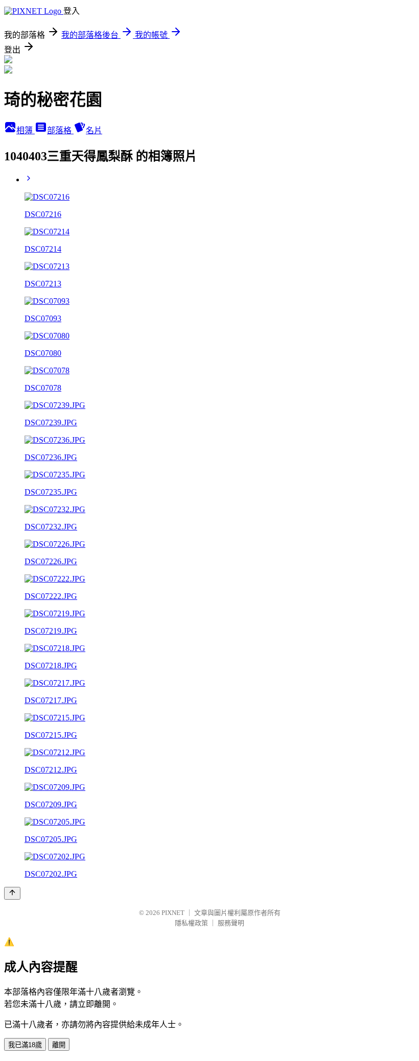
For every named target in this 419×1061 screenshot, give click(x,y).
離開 (58, 1045)
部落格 (60, 130)
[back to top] (12, 893)
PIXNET (172, 913)
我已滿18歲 (25, 1045)
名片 (94, 130)
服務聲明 (231, 923)
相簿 (25, 130)
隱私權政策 (191, 923)
